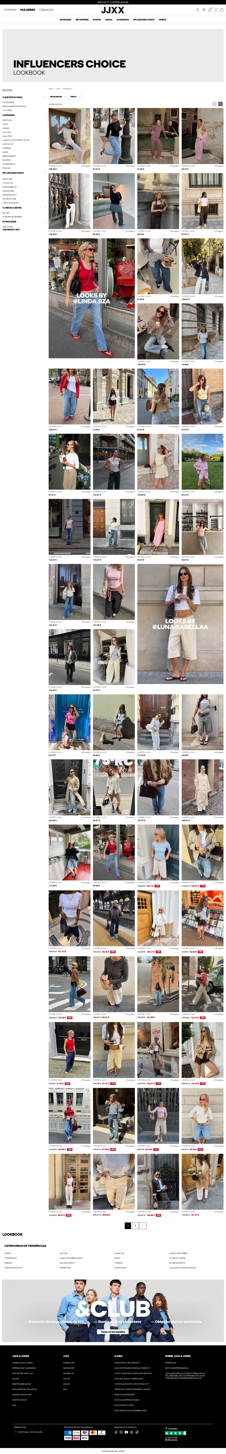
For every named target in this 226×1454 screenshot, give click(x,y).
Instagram (68, 1368)
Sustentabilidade (21, 1384)
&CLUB (15, 1379)
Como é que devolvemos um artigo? (133, 1373)
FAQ (14, 1405)
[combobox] (58, 97)
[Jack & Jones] (113, 13)
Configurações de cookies (113, 1451)
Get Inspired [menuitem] (82, 20)
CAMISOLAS (64, 1268)
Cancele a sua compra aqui (128, 1379)
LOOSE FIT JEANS (177, 1258)
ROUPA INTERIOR (177, 1263)
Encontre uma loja (22, 1373)
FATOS (117, 1258)
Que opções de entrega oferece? (132, 1368)
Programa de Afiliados (24, 1389)
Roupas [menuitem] (97, 20)
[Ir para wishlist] (215, 11)
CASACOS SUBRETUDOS (70, 1258)
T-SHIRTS (118, 1263)
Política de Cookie (124, 1405)
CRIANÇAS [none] (46, 10)
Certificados (19, 1400)
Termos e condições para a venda (132, 1389)
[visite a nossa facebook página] (115, 1433)
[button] (113, 55)
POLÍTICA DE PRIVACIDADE (126, 1400)
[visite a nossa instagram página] (121, 1433)
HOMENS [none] (10, 10)
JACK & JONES (20, 1356)
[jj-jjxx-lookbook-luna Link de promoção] (180, 624)
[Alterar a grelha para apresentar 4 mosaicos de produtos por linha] (220, 104)
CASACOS (119, 1253)
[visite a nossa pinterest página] (131, 1433)
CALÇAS (63, 1253)
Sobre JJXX (69, 1363)
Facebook (68, 1373)
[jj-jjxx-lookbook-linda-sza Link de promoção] (92, 298)
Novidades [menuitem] (65, 20)
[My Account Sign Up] (113, 1311)
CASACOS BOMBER (178, 1253)
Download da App (21, 1394)
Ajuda (118, 1356)
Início (51, 89)
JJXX (58, 89)
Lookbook (67, 89)
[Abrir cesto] (221, 10)
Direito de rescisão (124, 1394)
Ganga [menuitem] (108, 20)
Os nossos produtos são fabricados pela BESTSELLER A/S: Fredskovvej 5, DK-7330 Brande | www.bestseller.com (185, 1375)
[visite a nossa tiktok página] (137, 1433)
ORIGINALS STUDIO (13, 1268)
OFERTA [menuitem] (162, 20)
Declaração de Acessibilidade (130, 1410)
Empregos (170, 1363)
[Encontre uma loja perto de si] (203, 11)
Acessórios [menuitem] (123, 20)
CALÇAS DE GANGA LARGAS (182, 1268)
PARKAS (8, 1263)
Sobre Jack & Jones (22, 1363)
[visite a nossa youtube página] (126, 1433)
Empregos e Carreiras (24, 1368)
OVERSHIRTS (10, 1258)
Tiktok (66, 1379)
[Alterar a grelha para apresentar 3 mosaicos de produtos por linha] (214, 104)
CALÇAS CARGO (67, 1263)
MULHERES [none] (27, 10)
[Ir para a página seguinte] (142, 1226)
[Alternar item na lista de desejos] (87, 111)
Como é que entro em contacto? (131, 1384)
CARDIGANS (120, 1268)
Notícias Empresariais (176, 1368)
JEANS (7, 1253)
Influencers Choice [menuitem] (143, 20)
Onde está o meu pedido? (127, 1363)
